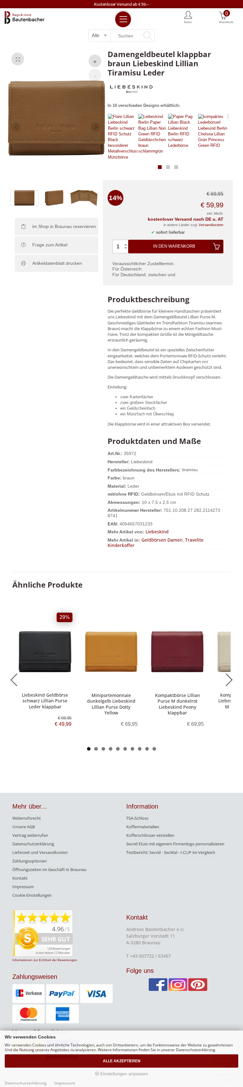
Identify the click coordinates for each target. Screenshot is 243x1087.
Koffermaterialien (142, 827)
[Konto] (188, 17)
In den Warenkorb (174, 246)
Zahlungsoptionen (29, 861)
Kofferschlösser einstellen (150, 835)
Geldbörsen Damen (162, 540)
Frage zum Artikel (49, 244)
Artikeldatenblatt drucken (57, 263)
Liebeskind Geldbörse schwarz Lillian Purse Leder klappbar (45, 700)
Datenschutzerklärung (33, 844)
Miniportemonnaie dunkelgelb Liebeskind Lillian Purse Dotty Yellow (111, 704)
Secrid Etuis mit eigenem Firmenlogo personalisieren (175, 844)
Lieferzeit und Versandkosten (40, 852)
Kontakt (20, 878)
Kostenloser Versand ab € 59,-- (121, 4)
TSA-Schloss (137, 818)
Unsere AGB (23, 827)
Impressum (23, 886)
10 (154, 749)
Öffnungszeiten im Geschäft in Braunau (49, 869)
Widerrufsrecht (26, 818)
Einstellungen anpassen (123, 1073)
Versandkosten (211, 224)
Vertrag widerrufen (30, 835)
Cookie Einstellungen (32, 895)
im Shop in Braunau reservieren (64, 226)
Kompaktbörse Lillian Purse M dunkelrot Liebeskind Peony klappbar (177, 704)
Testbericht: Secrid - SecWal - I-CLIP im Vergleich (170, 852)
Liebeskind (157, 532)
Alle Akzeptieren (121, 1061)
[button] (160, 167)
